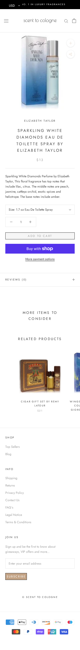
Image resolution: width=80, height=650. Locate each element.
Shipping (11, 478)
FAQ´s (9, 507)
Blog (8, 454)
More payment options (40, 259)
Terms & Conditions (18, 522)
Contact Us (12, 500)
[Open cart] (74, 20)
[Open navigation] (6, 20)
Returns (10, 485)
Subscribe (16, 576)
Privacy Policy (14, 493)
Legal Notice (13, 515)
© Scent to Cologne (40, 597)
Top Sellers (12, 446)
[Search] (66, 20)
